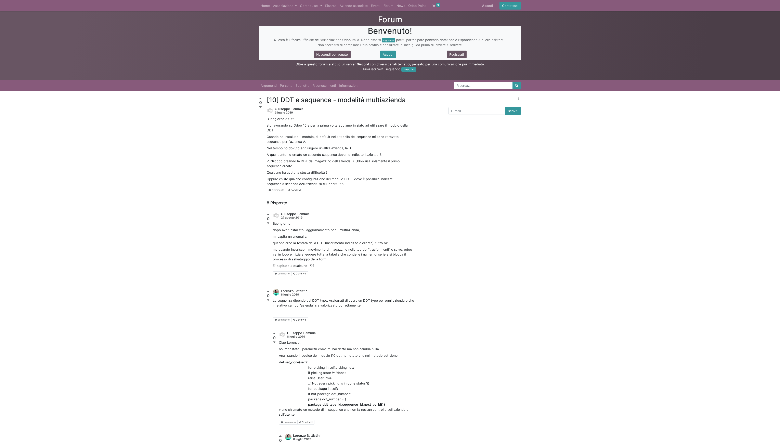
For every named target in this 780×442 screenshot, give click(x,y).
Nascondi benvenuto (332, 54)
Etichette (302, 85)
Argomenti (269, 85)
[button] (518, 98)
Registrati (456, 54)
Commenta (278, 190)
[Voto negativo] (260, 107)
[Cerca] (516, 85)
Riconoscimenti (324, 85)
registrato (388, 40)
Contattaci (510, 6)
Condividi (295, 190)
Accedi (487, 6)
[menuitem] (265, 6)
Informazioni (348, 85)
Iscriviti (512, 111)
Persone (286, 85)
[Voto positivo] (260, 99)
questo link (409, 69)
